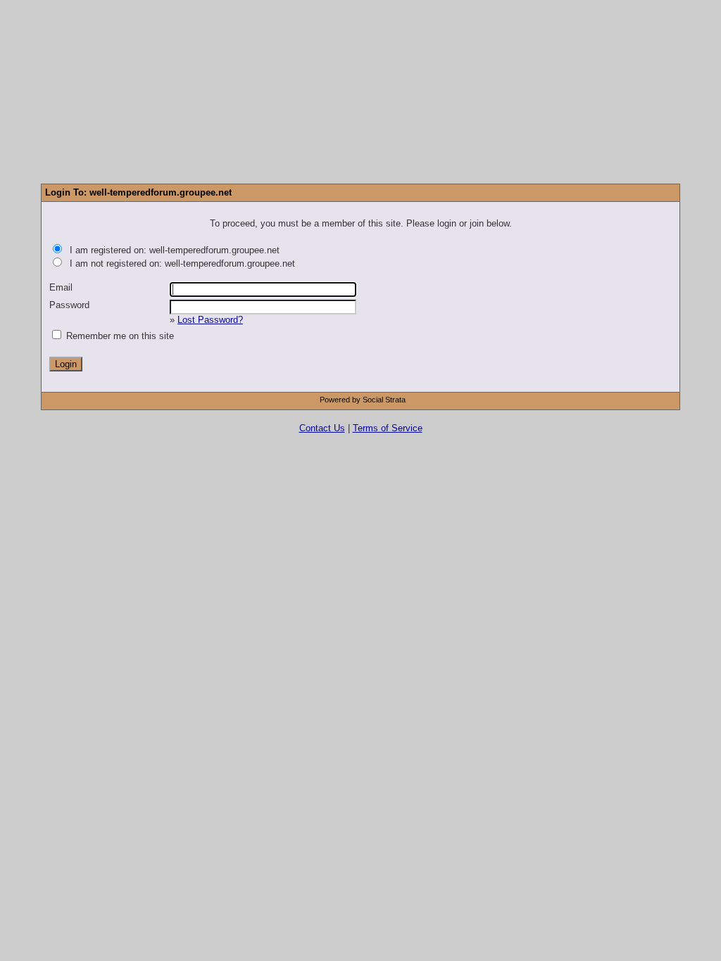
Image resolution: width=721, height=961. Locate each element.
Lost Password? (210, 319)
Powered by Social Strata (363, 399)
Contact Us (322, 428)
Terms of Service (387, 428)
